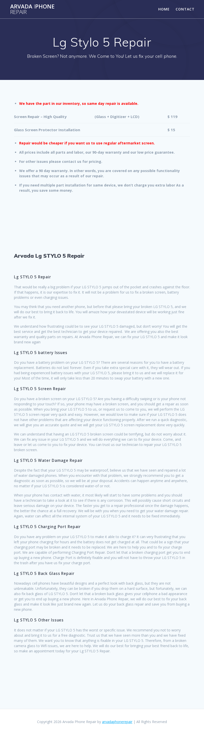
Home (164, 9)
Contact (185, 9)
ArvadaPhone (32, 9)
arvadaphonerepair (117, 721)
